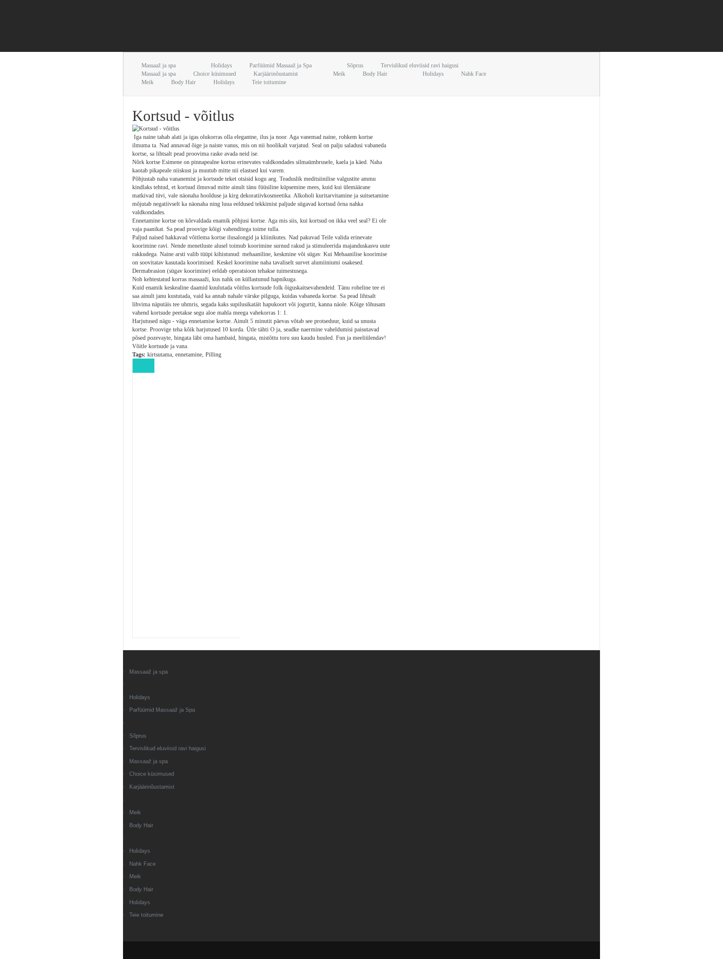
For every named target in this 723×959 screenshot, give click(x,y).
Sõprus (355, 65)
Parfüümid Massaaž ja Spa (280, 65)
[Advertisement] (221, 27)
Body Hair (375, 74)
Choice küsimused (214, 74)
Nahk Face (473, 74)
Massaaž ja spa (158, 65)
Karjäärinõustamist (276, 74)
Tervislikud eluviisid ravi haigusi (420, 65)
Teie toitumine (269, 82)
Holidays (221, 65)
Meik (339, 74)
